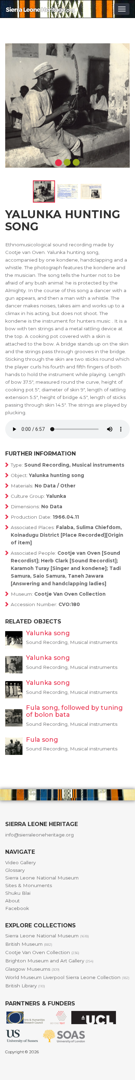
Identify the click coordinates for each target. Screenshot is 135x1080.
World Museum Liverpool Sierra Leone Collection (67, 977)
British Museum (28, 944)
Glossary (15, 870)
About (12, 900)
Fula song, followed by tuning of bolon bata (74, 711)
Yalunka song (48, 633)
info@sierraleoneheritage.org (39, 834)
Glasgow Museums (32, 969)
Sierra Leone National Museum (42, 878)
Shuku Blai (17, 893)
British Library (25, 985)
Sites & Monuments (28, 885)
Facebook (17, 908)
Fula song (42, 739)
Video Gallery (20, 862)
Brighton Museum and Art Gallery (49, 960)
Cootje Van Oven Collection (42, 952)
